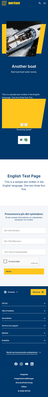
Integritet (24, 374)
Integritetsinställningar (24, 379)
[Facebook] (16, 364)
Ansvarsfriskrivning (24, 383)
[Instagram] (21, 364)
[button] (39, 3)
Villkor (24, 387)
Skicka (8, 271)
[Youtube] (26, 364)
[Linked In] (32, 364)
